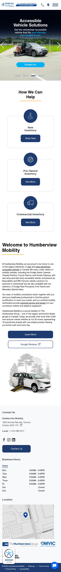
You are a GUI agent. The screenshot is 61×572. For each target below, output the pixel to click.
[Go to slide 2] (26, 75)
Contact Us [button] (16, 448)
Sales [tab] (5, 466)
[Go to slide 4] (41, 75)
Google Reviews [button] (29, 344)
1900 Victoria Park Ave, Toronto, (16, 423)
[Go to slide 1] (18, 75)
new (29, 267)
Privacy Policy (11, 569)
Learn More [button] (30, 334)
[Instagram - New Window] (9, 440)
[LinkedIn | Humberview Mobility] (14, 440)
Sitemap (31, 566)
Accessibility (24, 569)
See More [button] (30, 181)
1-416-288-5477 (17, 431)
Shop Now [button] (30, 138)
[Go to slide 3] (33, 75)
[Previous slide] (2, 45)
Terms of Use (43, 566)
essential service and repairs (33, 303)
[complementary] (9, 556)
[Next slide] (58, 45)
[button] (55, 5)
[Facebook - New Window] (4, 440)
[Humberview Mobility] (20, 4)
